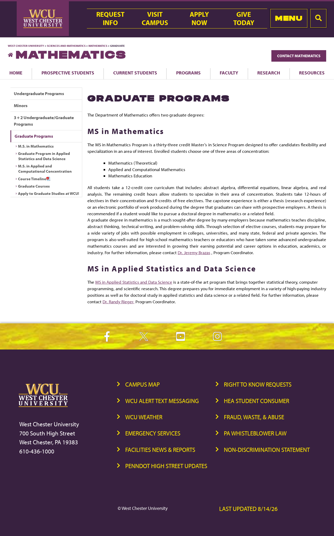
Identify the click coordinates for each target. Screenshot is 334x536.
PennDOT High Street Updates (166, 466)
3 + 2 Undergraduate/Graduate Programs (44, 121)
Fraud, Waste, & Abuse (254, 417)
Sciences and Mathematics (66, 46)
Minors (20, 105)
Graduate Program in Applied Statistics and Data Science (44, 156)
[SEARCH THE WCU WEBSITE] (318, 18)
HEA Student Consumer (256, 401)
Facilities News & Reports (160, 449)
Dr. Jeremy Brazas (194, 252)
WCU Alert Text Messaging (162, 401)
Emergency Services (152, 433)
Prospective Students (67, 72)
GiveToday (243, 18)
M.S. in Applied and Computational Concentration (45, 169)
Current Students (135, 72)
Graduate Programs (34, 136)
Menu (288, 18)
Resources (312, 72)
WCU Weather (143, 417)
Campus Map (142, 384)
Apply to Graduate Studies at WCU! (48, 193)
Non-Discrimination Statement (267, 449)
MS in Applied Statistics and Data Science (133, 282)
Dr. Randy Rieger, (118, 301)
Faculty (229, 72)
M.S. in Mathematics (36, 146)
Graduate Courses (34, 186)
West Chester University (26, 46)
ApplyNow (199, 18)
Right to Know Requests (257, 384)
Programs (188, 72)
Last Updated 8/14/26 (248, 508)
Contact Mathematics (298, 55)
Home (15, 72)
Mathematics (97, 46)
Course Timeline (32, 178)
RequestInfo (110, 18)
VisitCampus (155, 18)
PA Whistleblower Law (255, 433)
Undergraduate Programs (39, 93)
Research (268, 72)
